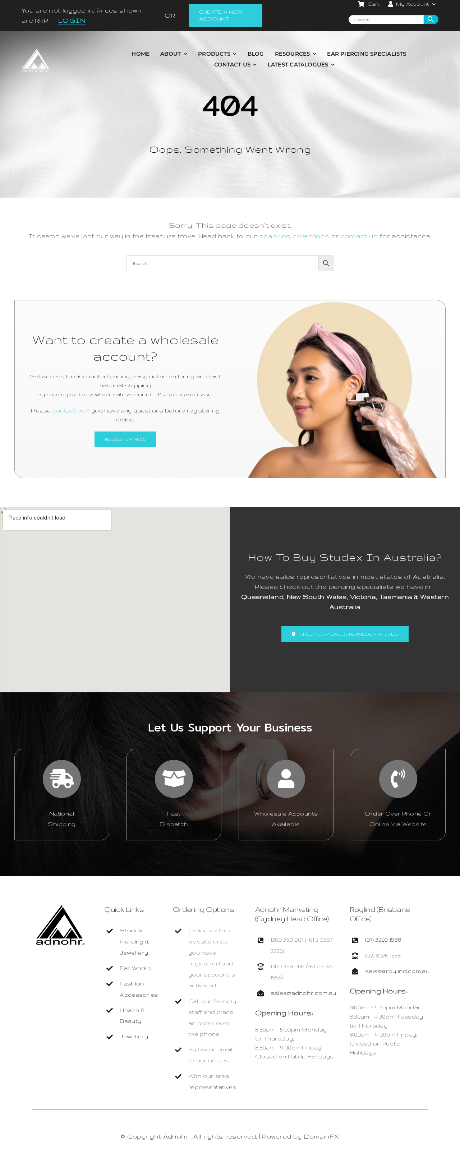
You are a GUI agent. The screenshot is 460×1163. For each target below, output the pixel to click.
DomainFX (321, 1136)
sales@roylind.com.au (397, 971)
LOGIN (72, 20)
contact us (359, 235)
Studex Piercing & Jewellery (134, 941)
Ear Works (135, 968)
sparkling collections (294, 235)
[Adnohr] (60, 908)
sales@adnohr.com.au (303, 993)
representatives (212, 1087)
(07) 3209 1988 (383, 940)
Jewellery (134, 1036)
